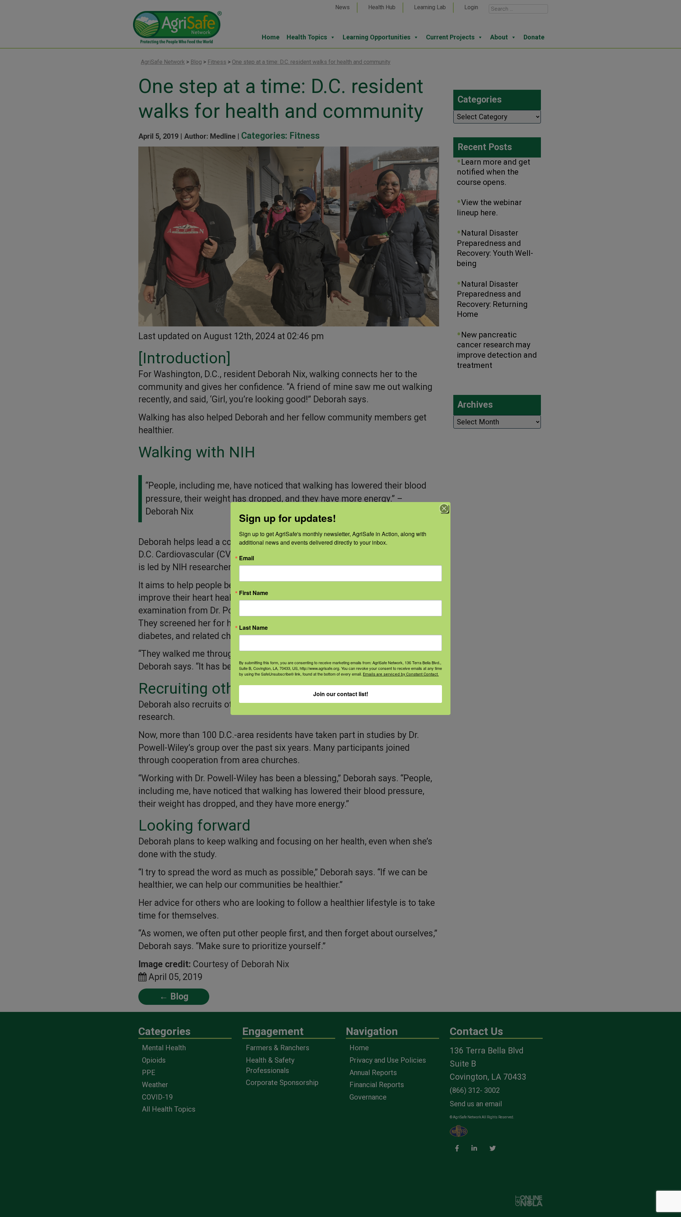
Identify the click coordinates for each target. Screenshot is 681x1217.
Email (246, 558)
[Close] (444, 508)
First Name (253, 593)
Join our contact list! (340, 694)
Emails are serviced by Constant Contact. (401, 674)
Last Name (253, 627)
